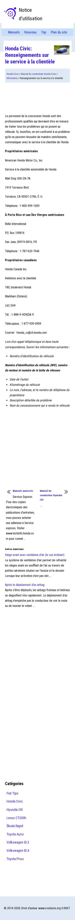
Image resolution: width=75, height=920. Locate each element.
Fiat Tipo (12, 793)
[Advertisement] (37, 98)
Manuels (14, 32)
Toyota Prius (15, 859)
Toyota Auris (15, 834)
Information (12, 78)
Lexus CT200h (16, 818)
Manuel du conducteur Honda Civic (38, 73)
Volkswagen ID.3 (18, 842)
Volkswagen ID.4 (18, 850)
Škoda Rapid (15, 826)
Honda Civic (13, 73)
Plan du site (59, 32)
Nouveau (30, 32)
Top (43, 32)
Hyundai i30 (15, 810)
